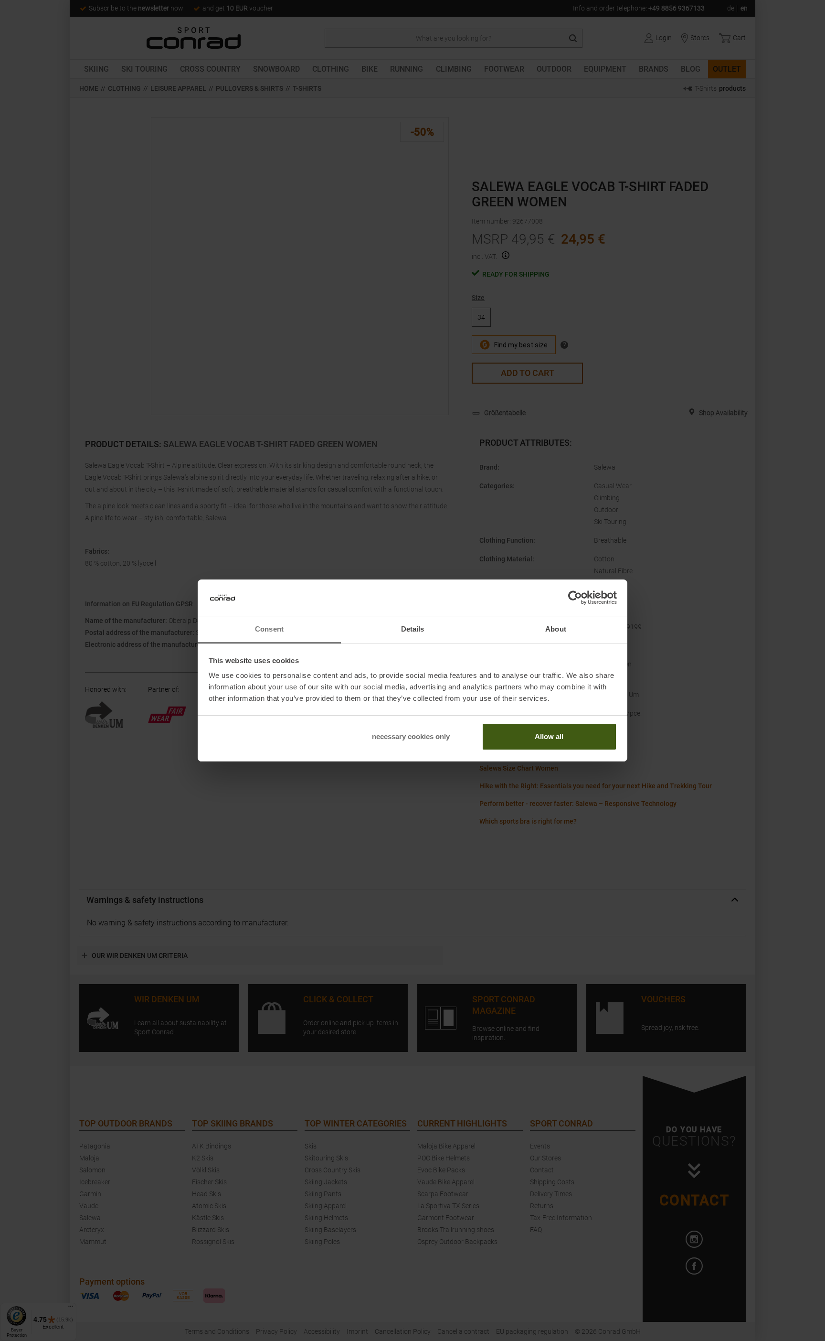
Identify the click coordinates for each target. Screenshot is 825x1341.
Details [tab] (412, 629)
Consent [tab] (269, 629)
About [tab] (555, 629)
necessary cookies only (411, 736)
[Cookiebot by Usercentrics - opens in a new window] (575, 597)
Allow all (549, 736)
